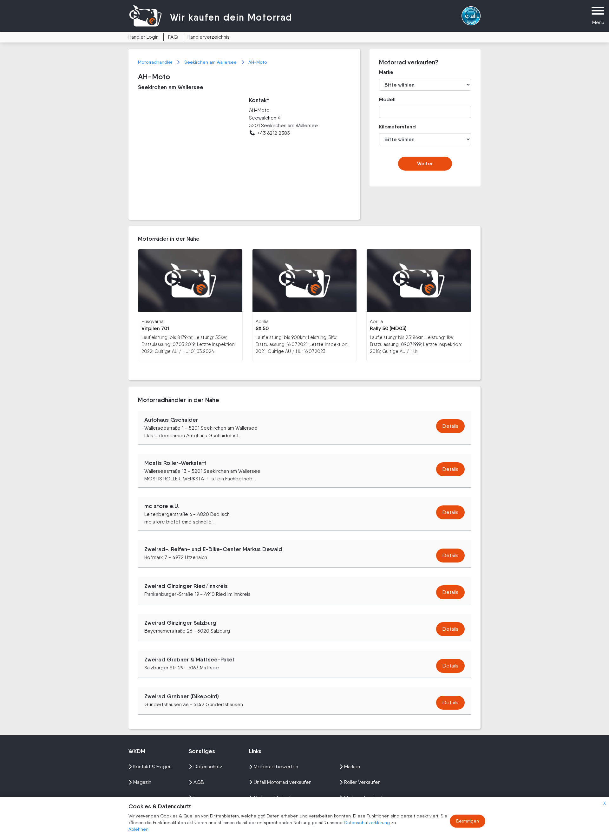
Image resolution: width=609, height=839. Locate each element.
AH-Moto (257, 62)
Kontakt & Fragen (152, 767)
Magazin (142, 782)
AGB (198, 782)
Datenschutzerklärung (367, 822)
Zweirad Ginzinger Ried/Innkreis (186, 585)
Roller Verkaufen (362, 782)
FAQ (173, 37)
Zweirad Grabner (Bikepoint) (181, 696)
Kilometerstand (393, 127)
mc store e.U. (161, 506)
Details (450, 426)
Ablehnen (138, 829)
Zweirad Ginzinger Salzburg (180, 622)
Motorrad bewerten (276, 767)
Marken (352, 767)
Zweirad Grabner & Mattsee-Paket (189, 659)
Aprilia (262, 321)
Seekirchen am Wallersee (211, 62)
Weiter (425, 163)
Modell (387, 99)
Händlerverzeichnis (208, 37)
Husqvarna (152, 321)
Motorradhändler (156, 62)
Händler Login (143, 37)
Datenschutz (207, 767)
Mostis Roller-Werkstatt (175, 462)
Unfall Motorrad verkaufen (282, 782)
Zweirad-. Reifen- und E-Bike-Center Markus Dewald (213, 549)
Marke (386, 72)
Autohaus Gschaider (171, 419)
